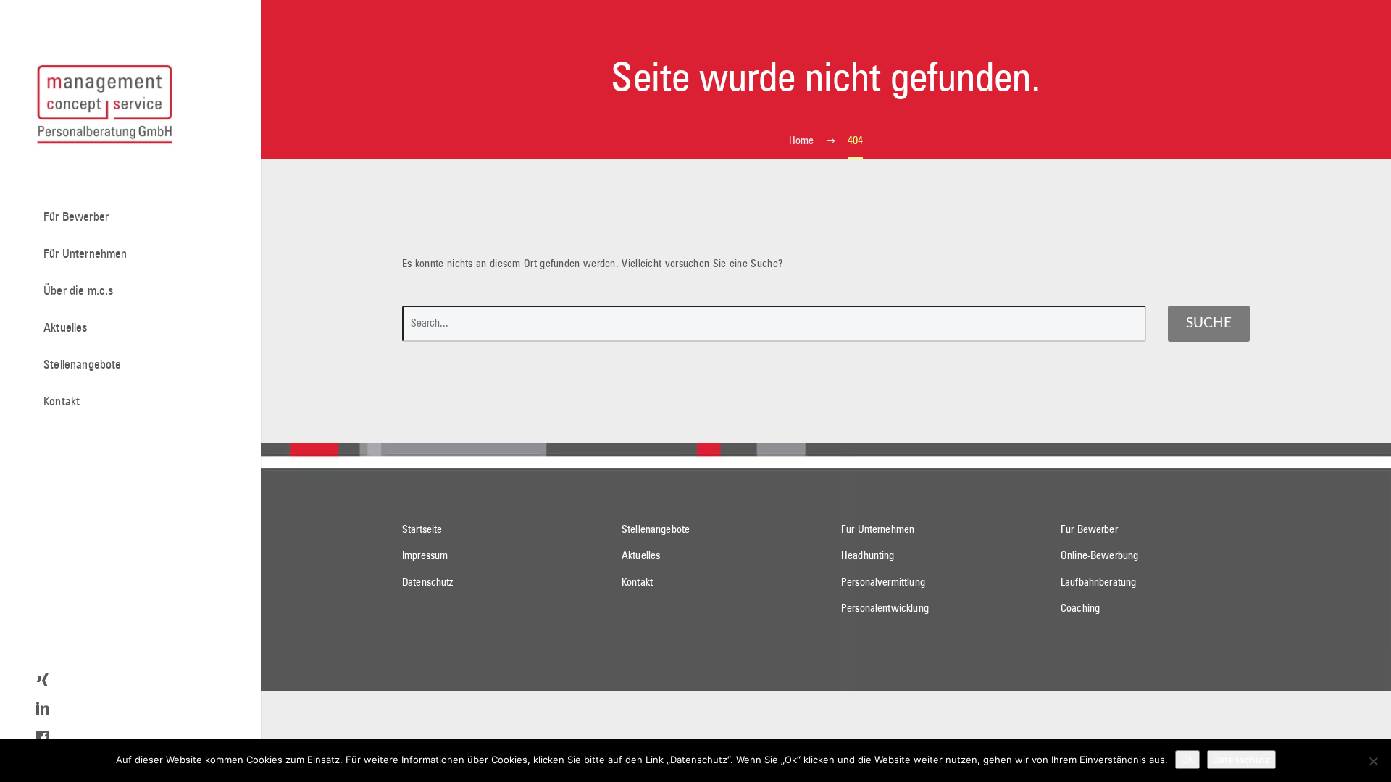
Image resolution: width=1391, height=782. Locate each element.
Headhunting (868, 555)
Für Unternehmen (85, 254)
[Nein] (1373, 761)
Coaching (1080, 608)
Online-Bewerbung (1099, 555)
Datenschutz (428, 582)
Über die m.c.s (78, 291)
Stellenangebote (82, 365)
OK (1187, 759)
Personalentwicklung (885, 608)
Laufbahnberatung (1098, 582)
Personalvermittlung (883, 582)
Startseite (422, 529)
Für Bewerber (76, 217)
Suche (1209, 323)
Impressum (425, 555)
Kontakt (61, 402)
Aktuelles (65, 328)
